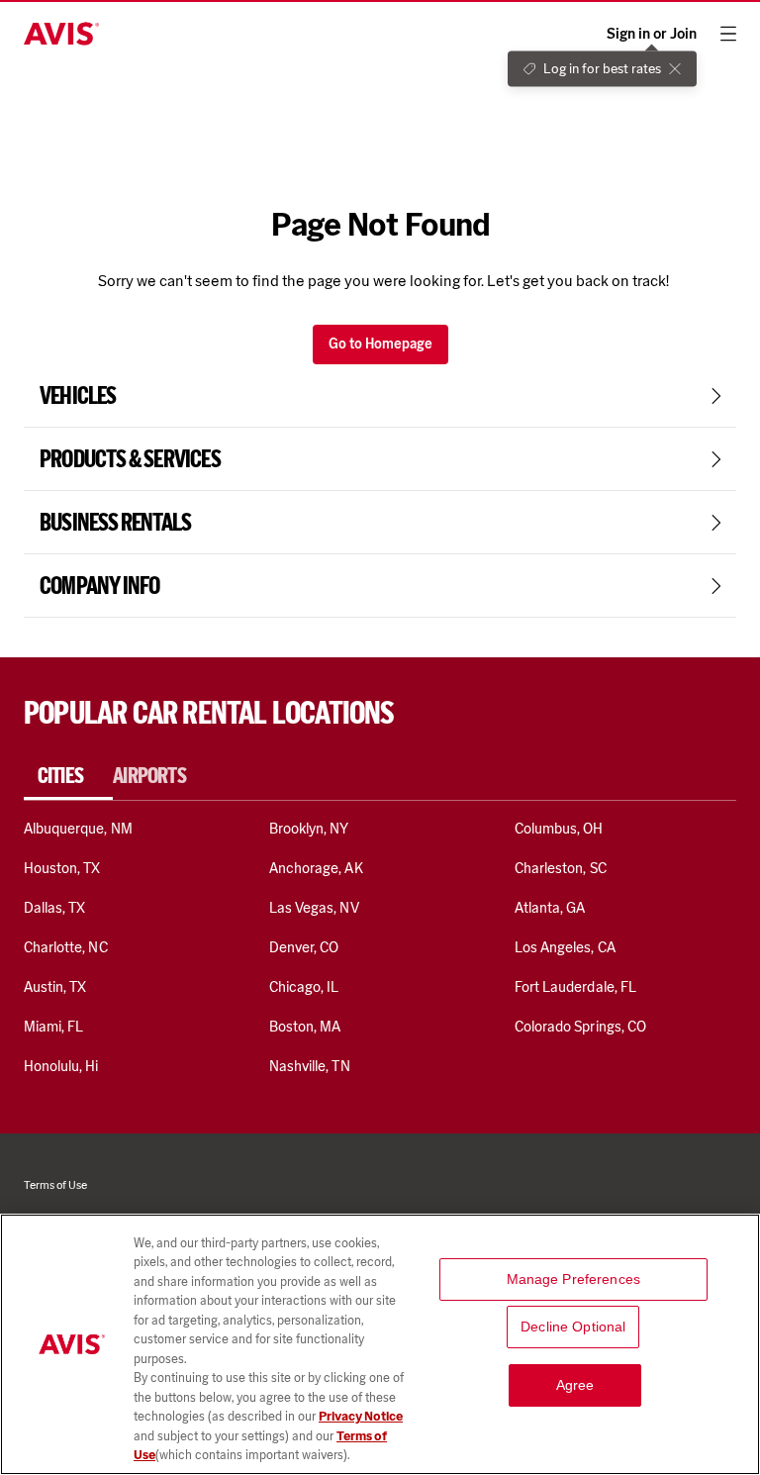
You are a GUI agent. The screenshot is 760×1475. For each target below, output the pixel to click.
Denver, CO (303, 947)
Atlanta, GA (550, 908)
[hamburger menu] (728, 34)
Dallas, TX (54, 908)
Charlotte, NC (66, 947)
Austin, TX (55, 987)
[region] (380, 1344)
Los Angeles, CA (565, 947)
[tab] (68, 776)
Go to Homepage (380, 344)
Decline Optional (573, 1326)
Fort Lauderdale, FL (575, 987)
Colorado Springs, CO (580, 1026)
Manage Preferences (574, 1279)
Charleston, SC (561, 868)
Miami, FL (53, 1026)
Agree (575, 1385)
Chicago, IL (304, 987)
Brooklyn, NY (309, 828)
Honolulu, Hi (61, 1066)
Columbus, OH (559, 828)
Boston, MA (304, 1026)
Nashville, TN (309, 1066)
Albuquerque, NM (78, 828)
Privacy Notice (361, 1416)
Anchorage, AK (316, 868)
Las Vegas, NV (314, 908)
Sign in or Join (652, 34)
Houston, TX (62, 868)
